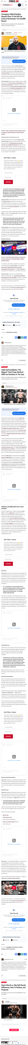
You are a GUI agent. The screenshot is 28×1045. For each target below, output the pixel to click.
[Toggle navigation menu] (26, 5)
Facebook (11, 312)
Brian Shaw (15, 940)
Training (4, 982)
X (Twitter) (20, 312)
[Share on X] (12, 1042)
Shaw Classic (21, 139)
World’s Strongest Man (16, 88)
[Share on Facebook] (9, 1042)
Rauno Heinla (14, 265)
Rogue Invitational (14, 206)
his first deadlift (9, 523)
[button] (2, 1)
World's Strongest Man (10, 949)
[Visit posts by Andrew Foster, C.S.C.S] (2, 959)
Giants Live (14, 213)
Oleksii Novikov (18, 66)
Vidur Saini (8, 1001)
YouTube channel (5, 73)
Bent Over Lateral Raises (8, 821)
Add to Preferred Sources (19, 61)
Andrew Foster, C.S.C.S (9, 386)
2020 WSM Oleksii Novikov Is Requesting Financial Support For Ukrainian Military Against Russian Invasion (13, 259)
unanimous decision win (7, 447)
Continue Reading (14, 1029)
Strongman (4, 11)
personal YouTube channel (13, 878)
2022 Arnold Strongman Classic (18, 86)
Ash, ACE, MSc (20, 32)
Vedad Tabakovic (9, 32)
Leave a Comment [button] (22, 360)
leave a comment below (18, 287)
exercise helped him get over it (17, 518)
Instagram (16, 312)
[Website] (24, 959)
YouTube (14, 313)
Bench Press (5, 815)
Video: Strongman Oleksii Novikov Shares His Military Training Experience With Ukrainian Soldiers (13, 132)
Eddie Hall (21, 418)
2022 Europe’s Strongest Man (16, 83)
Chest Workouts (15, 947)
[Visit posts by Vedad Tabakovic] (2, 342)
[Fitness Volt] (14, 1)
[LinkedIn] (26, 959)
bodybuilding (8, 947)
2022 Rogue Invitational (7, 84)
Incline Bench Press (7, 817)
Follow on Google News (14, 309)
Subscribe (8, 182)
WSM (2, 213)
